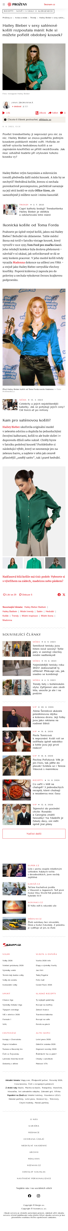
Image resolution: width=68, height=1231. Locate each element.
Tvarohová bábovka (44, 1014)
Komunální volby (10, 985)
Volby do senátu (10, 980)
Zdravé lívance (42, 1010)
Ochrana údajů (34, 1139)
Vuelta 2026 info (43, 960)
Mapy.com (25, 1080)
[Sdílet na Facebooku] (59, 594)
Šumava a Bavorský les (13, 1049)
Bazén (21, 1088)
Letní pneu (30, 1099)
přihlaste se (45, 119)
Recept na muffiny (44, 1005)
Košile (6, 615)
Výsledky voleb (9, 970)
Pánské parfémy (42, 1103)
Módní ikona (47, 615)
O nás (34, 1119)
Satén (40, 611)
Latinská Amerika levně (13, 1059)
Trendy (24, 205)
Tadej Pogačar (42, 975)
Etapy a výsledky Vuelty (46, 965)
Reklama (34, 1159)
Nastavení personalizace (34, 1178)
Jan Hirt (39, 970)
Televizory (54, 1099)
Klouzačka (12, 1091)
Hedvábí (50, 611)
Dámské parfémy (16, 1099)
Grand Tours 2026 (44, 985)
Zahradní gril (47, 1091)
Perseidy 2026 (55, 1080)
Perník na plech (43, 1024)
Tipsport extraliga (11, 1010)
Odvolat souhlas (34, 1172)
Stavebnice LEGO (52, 1095)
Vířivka (57, 1091)
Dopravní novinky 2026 (46, 1049)
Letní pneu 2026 (43, 1039)
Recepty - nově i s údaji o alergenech (28, 11)
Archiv (34, 1152)
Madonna (7, 620)
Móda (23, 400)
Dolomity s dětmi (10, 1064)
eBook (42, 113)
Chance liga (8, 1000)
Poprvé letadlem (10, 1044)
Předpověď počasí (39, 1080)
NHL (5, 1024)
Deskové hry (42, 1099)
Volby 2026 (7, 960)
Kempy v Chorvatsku (12, 1039)
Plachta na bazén (32, 1088)
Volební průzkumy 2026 (13, 965)
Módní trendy (27, 611)
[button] (34, 66)
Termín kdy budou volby (13, 975)
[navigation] (3, 4)
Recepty (38, 780)
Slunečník (57, 1088)
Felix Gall (40, 980)
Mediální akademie (34, 1146)
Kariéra (34, 1126)
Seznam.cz (49, 4)
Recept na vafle (43, 1019)
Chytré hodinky (26, 1103)
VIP (35, 707)
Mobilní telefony (35, 1095)
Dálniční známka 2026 (46, 1044)
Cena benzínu (20, 1084)
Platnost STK (42, 1064)
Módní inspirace (30, 615)
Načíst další (34, 833)
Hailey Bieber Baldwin (35, 607)
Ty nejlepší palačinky (45, 1000)
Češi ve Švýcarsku (11, 1054)
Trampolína (46, 1088)
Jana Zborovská (22, 103)
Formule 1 (7, 1019)
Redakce (34, 1132)
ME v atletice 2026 (11, 1014)
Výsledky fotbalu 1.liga (12, 1005)
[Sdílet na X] (63, 594)
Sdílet (55, 113)
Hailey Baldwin (10, 611)
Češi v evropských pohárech (41, 1084)
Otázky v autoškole (44, 1059)
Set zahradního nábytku (29, 1091)
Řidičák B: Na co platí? (46, 1054)
